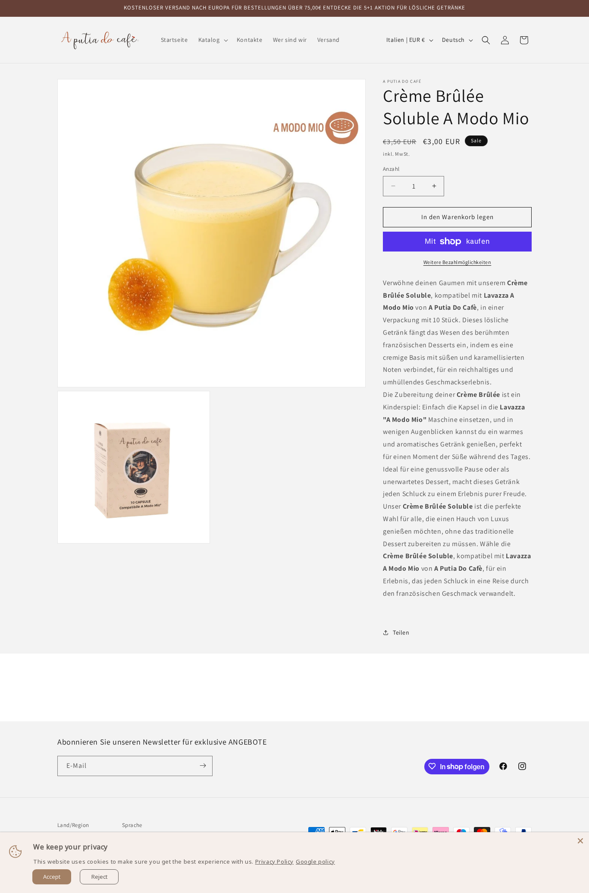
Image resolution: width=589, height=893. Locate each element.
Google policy (315, 861)
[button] (212, 40)
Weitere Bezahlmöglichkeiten (457, 262)
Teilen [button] (401, 632)
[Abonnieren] (202, 765)
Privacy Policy (274, 861)
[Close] (580, 840)
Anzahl (391, 169)
